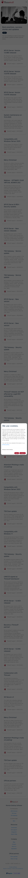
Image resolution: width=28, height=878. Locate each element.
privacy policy (5, 444)
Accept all (22, 453)
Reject (16, 453)
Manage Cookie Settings (7, 449)
